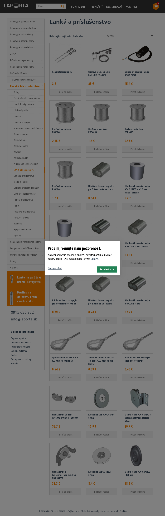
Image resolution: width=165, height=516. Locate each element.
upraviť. (95, 258)
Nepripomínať (55, 268)
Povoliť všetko (107, 269)
